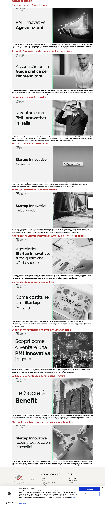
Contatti (88, 2)
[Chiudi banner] (102, 487)
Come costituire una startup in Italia (33, 282)
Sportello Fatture (73, 480)
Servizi (56, 2)
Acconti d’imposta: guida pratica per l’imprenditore (42, 51)
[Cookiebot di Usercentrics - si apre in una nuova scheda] (9, 503)
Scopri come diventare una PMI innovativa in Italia (41, 329)
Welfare (71, 482)
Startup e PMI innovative (48, 482)
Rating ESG (45, 484)
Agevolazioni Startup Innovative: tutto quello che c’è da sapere (49, 235)
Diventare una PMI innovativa (29, 97)
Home (40, 2)
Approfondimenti (76, 2)
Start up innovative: (30, 143)
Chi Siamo (48, 2)
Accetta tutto (89, 489)
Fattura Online (72, 478)
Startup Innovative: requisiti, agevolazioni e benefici (42, 422)
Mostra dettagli (22, 503)
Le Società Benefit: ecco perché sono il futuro (38, 375)
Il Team (64, 2)
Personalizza (88, 493)
